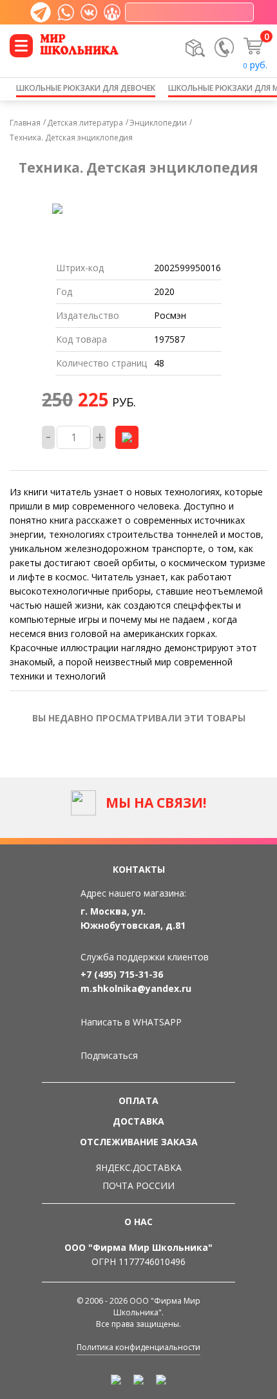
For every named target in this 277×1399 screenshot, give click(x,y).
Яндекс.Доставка (139, 1167)
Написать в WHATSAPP (131, 1022)
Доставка (138, 1121)
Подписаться (109, 1055)
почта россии (138, 1185)
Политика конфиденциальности (138, 1347)
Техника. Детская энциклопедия (71, 137)
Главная (25, 122)
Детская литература (85, 122)
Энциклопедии (158, 122)
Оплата (138, 1100)
